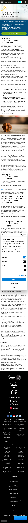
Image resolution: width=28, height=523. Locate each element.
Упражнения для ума (14, 493)
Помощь (5, 517)
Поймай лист (20, 452)
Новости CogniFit (16, 513)
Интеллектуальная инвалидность (7, 433)
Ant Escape (7, 455)
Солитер (7, 452)
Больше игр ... (20, 474)
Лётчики (20, 425)
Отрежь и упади (20, 467)
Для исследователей (14, 481)
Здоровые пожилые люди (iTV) (20, 428)
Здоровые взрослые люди (20, 424)
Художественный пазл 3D (7, 474)
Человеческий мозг (7, 421)
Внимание (7, 441)
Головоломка (20, 459)
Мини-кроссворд (7, 447)
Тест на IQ (14, 505)
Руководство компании (8, 513)
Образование (14, 482)
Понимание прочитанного (14, 501)
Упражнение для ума (14, 497)
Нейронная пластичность (7, 427)
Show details (20, 275)
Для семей (14, 478)
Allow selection (14, 283)
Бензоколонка (20, 460)
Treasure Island (7, 456)
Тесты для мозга (14, 490)
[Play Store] (14, 404)
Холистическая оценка (20, 427)
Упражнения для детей (13, 486)
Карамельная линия (20, 447)
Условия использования (8, 510)
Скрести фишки (20, 468)
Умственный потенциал (7, 428)
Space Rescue (7, 463)
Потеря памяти (7, 431)
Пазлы (20, 448)
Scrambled (7, 468)
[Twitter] (11, 416)
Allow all (14, 279)
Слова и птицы (21, 472)
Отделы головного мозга (7, 424)
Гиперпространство (21, 456)
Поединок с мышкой (21, 464)
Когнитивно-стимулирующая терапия (13, 492)
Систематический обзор (20, 434)
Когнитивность (7, 429)
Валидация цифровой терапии (20, 421)
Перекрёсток (20, 455)
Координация (7, 437)
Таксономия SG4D (20, 435)
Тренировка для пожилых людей (20, 430)
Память (7, 438)
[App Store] (14, 400)
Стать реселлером (14, 515)
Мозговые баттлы (13, 504)
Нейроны (7, 425)
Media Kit (22, 513)
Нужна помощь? (21, 518)
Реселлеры (14, 485)
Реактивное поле (20, 471)
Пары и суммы (21, 462)
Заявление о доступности (12, 517)
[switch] (24, 261)
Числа (20, 451)
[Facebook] (7, 416)
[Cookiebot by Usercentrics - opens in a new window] (20, 235)
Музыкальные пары (7, 471)
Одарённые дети (14, 502)
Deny (14, 287)
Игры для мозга (14, 496)
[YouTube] (14, 416)
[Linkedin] (20, 416)
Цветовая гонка (7, 472)
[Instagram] (17, 416)
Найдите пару (7, 462)
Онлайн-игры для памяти (14, 498)
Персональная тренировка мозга (14, 494)
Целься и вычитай (20, 463)
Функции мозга (7, 434)
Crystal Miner (7, 451)
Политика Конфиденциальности (18, 510)
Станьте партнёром (6, 515)
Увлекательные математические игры (14, 500)
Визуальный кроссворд (7, 460)
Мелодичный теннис (7, 467)
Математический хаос (7, 464)
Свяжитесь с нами (22, 515)
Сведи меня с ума (7, 459)
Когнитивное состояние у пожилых (20, 432)
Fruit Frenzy (7, 448)
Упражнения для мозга (14, 489)
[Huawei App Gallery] (14, 407)
